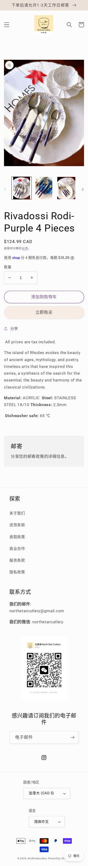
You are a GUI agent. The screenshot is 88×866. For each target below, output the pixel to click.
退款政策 (17, 537)
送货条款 (17, 525)
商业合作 (17, 548)
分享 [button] (14, 328)
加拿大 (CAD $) (41, 793)
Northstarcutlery (37, 858)
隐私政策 (17, 572)
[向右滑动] (83, 189)
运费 (25, 248)
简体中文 (41, 822)
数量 (7, 267)
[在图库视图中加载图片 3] (66, 188)
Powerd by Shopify (59, 858)
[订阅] (72, 737)
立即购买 (44, 312)
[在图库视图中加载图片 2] (44, 188)
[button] (7, 25)
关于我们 (17, 513)
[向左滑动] (5, 189)
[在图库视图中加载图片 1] (21, 188)
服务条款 (17, 560)
